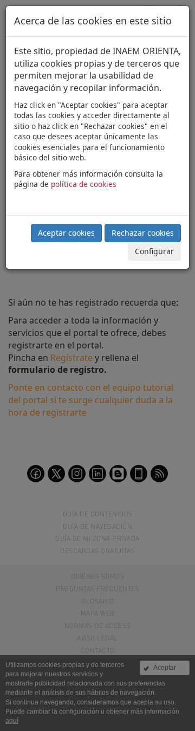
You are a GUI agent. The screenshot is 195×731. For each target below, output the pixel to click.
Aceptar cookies (66, 233)
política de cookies (83, 184)
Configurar (154, 251)
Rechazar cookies (143, 233)
